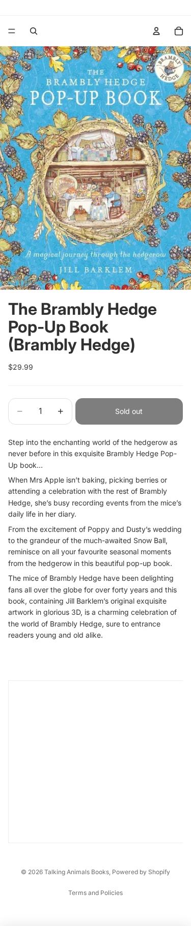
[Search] (33, 31)
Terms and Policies (95, 893)
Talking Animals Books (76, 872)
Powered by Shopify (141, 872)
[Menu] (11, 31)
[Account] (156, 31)
